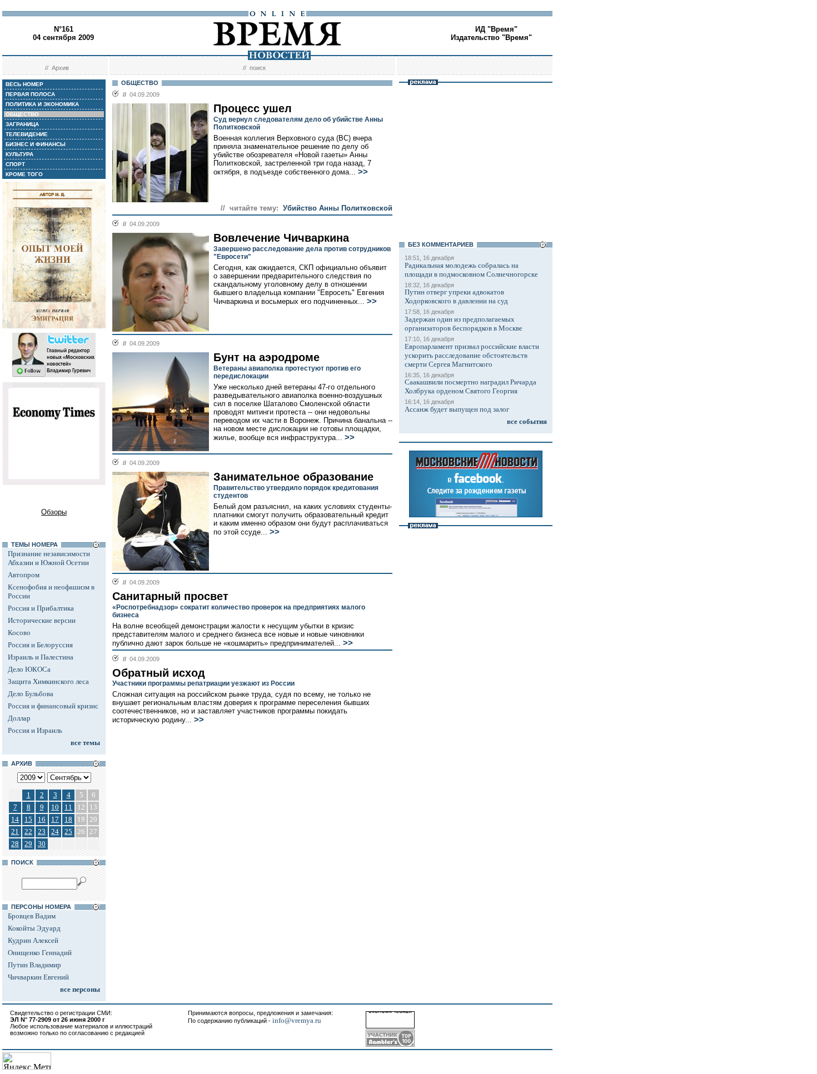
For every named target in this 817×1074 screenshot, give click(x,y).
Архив (60, 67)
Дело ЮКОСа (29, 669)
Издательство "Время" (491, 37)
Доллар (19, 718)
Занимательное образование (293, 477)
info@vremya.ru (296, 1020)
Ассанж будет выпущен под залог (457, 409)
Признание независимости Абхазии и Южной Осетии (49, 558)
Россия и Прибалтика (41, 608)
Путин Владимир (34, 965)
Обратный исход (158, 673)
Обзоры (54, 512)
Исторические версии (42, 620)
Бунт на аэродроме (266, 357)
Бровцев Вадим (32, 916)
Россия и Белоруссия (40, 645)
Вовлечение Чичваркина (281, 238)
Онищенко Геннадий (40, 952)
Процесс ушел (252, 108)
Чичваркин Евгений (38, 977)
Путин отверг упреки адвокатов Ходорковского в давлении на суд (456, 296)
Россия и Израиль (35, 730)
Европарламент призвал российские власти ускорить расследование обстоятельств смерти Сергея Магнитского (472, 355)
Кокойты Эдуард (34, 928)
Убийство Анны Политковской (337, 208)
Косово (19, 632)
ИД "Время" (496, 29)
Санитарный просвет (170, 596)
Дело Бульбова (30, 694)
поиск (258, 67)
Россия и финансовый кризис (53, 706)
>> (363, 171)
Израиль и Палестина (40, 657)
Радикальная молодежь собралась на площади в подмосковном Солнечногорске (471, 269)
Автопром (23, 575)
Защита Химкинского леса (48, 681)
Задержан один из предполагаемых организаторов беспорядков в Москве (463, 323)
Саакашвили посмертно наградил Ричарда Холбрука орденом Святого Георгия (470, 386)
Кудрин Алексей (33, 940)
